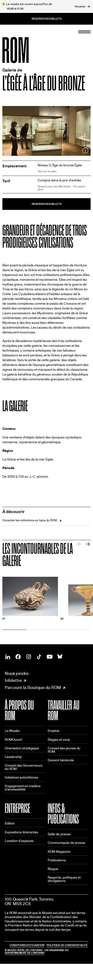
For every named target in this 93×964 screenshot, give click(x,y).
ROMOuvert (13, 740)
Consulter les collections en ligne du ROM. (29, 520)
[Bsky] (60, 657)
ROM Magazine (59, 852)
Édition (10, 823)
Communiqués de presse (66, 843)
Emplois (53, 731)
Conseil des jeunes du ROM (64, 750)
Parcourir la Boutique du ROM (33, 687)
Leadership (13, 757)
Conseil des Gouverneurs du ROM (23, 767)
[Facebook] (18, 657)
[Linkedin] (7, 657)
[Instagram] (28, 657)
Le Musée (12, 731)
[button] (88, 544)
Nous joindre (17, 673)
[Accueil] (26, 50)
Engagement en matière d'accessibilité (23, 787)
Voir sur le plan (47, 171)
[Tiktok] (39, 657)
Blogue (53, 869)
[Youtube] (49, 657)
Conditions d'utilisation (27, 945)
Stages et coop (59, 740)
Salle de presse (59, 834)
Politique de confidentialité (67, 945)
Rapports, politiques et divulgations (64, 879)
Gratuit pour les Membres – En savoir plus (61, 188)
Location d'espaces (19, 841)
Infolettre (13, 680)
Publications (57, 860)
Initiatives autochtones (21, 777)
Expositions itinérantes (21, 832)
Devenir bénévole (61, 760)
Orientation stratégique (22, 748)
